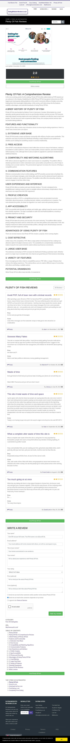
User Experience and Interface (18, 649)
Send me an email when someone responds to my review (26, 597)
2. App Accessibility (15, 653)
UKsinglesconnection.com (34, 5)
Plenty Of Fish (58, 2)
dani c (46, 329)
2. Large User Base (15, 661)
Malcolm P (45, 365)
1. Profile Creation (14, 651)
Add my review (55, 614)
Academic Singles (57, 707)
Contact (13, 729)
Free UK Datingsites (19, 19)
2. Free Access (13, 643)
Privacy (27, 729)
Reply (11, 329)
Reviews (54, 9)
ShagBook (38, 712)
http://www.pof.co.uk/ (12, 627)
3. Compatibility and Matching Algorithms (21, 645)
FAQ (57, 729)
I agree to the (18, 600)
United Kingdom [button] (15, 735)
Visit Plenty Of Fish (35, 673)
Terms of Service (22, 600)
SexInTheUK (23, 2)
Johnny (48, 387)
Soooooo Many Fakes (17, 336)
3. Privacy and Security (16, 655)
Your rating (10, 569)
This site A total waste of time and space (25, 394)
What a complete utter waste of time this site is (28, 434)
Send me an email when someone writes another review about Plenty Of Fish (32, 595)
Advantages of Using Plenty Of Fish (19, 657)
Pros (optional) (11, 576)
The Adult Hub (56, 705)
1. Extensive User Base (16, 641)
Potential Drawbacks (15, 665)
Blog (61, 9)
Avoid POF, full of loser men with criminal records (29, 295)
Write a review (13, 669)
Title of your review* (13, 548)
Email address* (12, 540)
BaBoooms (47, 5)
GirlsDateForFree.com (15, 686)
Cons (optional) (12, 585)
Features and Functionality (17, 639)
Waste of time (13, 372)
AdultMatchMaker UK (45, 2)
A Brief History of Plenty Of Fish (18, 637)
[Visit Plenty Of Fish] (29, 46)
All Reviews (58, 287)
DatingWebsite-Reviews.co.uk (17, 12)
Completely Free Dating (16, 690)
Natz (45, 426)
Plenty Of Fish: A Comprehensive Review (21, 634)
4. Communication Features (17, 647)
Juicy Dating (33, 2)
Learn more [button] (38, 740)
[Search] (62, 22)
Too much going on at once (19, 479)
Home (35, 9)
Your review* (11, 555)
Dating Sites (43, 9)
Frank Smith (46, 472)
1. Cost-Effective (14, 659)
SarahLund (47, 509)
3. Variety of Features (15, 663)
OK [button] (61, 739)
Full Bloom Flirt (12, 2)
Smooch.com (13, 684)
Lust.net (21, 5)
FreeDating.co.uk (14, 688)
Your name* (10, 533)
